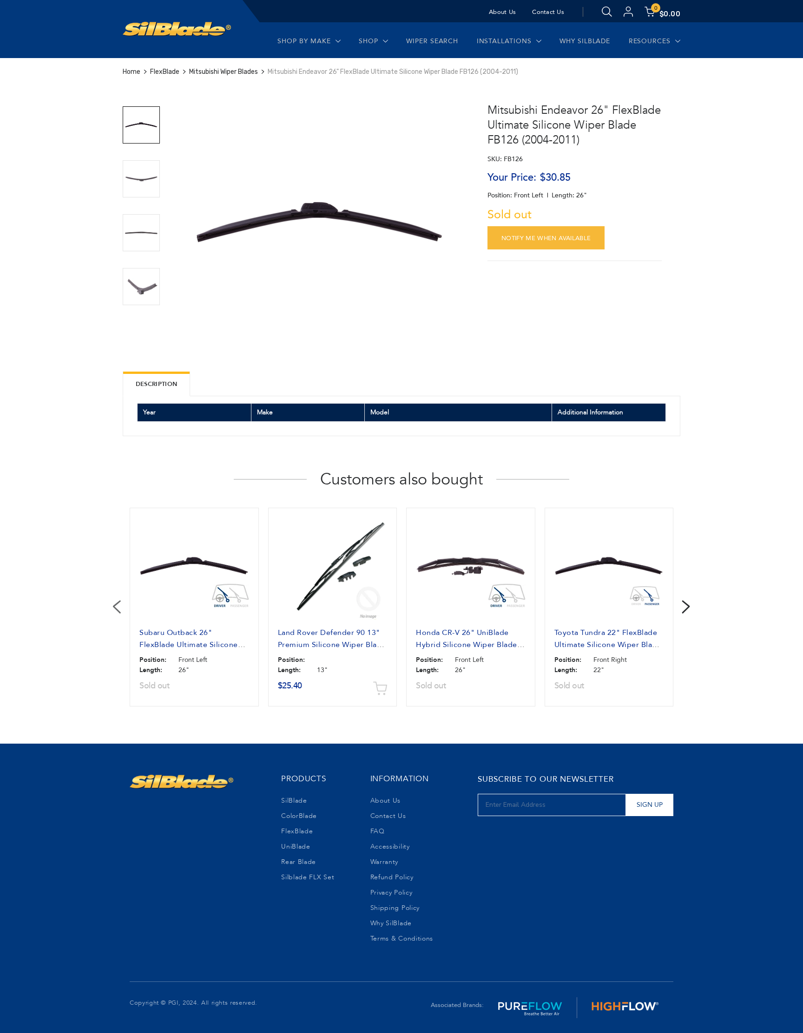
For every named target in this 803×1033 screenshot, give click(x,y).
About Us (502, 12)
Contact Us (548, 12)
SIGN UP (650, 804)
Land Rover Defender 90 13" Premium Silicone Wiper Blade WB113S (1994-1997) (332, 645)
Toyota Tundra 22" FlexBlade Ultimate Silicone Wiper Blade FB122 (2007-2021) (608, 645)
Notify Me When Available (546, 238)
